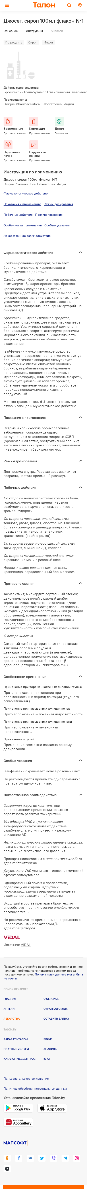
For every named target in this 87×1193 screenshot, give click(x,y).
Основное (11, 31)
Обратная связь (56, 1009)
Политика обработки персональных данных (35, 1089)
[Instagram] (76, 1158)
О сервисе (51, 999)
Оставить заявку (56, 1018)
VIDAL (26, 944)
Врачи (48, 1039)
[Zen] (7, 1169)
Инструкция (34, 31)
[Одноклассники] (7, 1158)
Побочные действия (18, 215)
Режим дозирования (58, 204)
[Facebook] (18, 1158)
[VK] (30, 1158)
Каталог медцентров (19, 1058)
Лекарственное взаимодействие (27, 236)
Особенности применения (23, 225)
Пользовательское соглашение (26, 1079)
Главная (10, 999)
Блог (47, 1058)
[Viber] (53, 1158)
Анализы (50, 1049)
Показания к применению (22, 204)
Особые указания (57, 225)
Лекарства (12, 1018)
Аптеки (9, 1009)
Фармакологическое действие (26, 193)
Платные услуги (16, 1049)
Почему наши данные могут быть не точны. (43, 976)
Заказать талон (16, 1039)
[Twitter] (42, 1158)
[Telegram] (65, 1158)
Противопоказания (48, 215)
